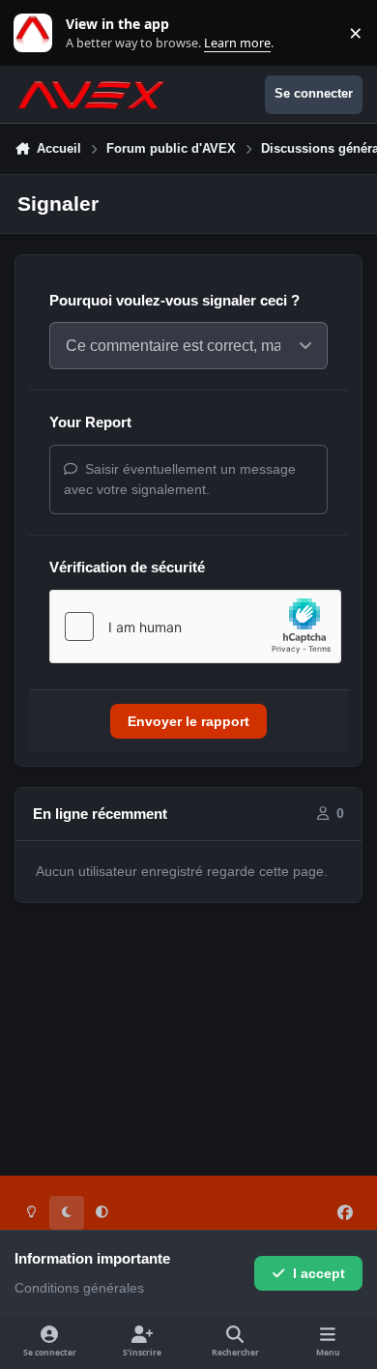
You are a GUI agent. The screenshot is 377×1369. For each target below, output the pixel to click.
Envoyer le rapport (188, 721)
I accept (319, 1273)
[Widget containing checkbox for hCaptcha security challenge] (195, 626)
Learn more (37, 33)
